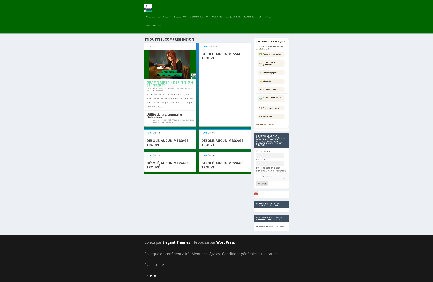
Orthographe (214, 17)
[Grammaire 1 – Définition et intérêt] (170, 64)
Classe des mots (176, 88)
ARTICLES (163, 17)
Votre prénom (263, 151)
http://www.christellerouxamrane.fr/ (270, 226)
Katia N (151, 88)
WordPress (225, 242)
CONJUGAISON (233, 17)
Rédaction (180, 17)
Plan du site (154, 264)
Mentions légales (206, 253)
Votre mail (261, 159)
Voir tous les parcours (265, 124)
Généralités (181, 120)
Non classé (156, 122)
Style (268, 17)
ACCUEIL (150, 17)
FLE (259, 17)
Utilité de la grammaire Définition (164, 115)
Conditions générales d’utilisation (250, 253)
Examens (249, 17)
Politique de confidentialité (166, 253)
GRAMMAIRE (196, 17)
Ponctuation (154, 26)
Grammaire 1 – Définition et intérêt (170, 83)
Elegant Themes (176, 242)
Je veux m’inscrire (277, 170)
